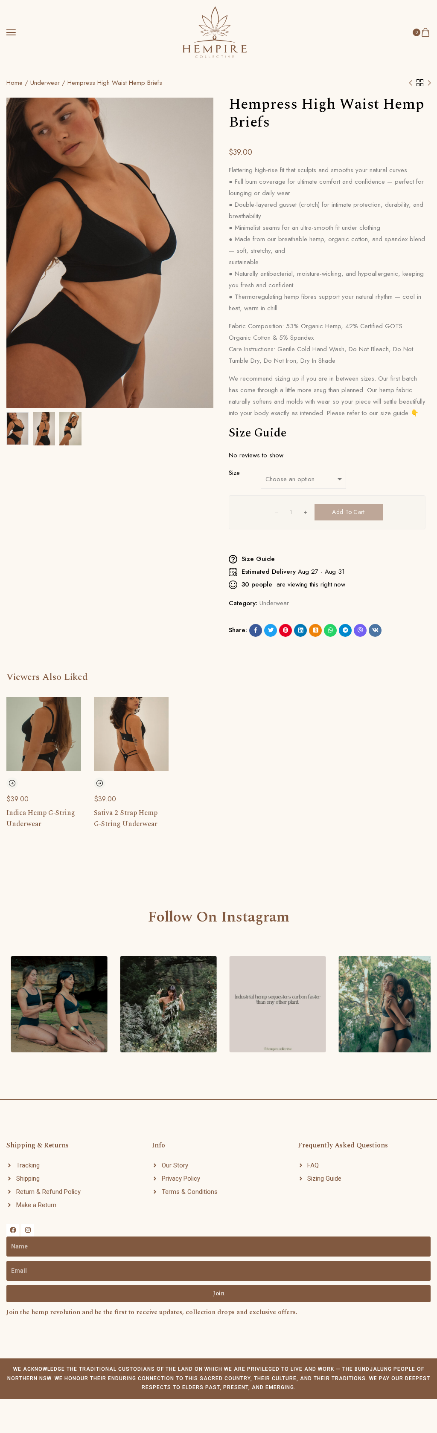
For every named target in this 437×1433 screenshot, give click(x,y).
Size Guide (257, 433)
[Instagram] (27, 1230)
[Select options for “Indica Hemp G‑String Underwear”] (12, 783)
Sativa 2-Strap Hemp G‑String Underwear (125, 818)
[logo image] (215, 27)
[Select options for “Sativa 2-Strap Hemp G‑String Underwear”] (99, 783)
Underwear (45, 82)
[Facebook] (12, 1230)
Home (14, 82)
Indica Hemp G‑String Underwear (40, 818)
